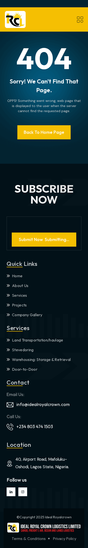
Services (19, 295)
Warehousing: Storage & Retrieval (41, 359)
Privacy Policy (64, 538)
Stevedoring (23, 349)
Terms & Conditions (29, 538)
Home (17, 275)
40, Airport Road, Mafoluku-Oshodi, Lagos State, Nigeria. (42, 463)
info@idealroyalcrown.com (43, 404)
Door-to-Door (24, 369)
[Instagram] (22, 491)
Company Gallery (27, 314)
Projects (19, 305)
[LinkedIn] (11, 491)
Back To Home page (44, 132)
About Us (20, 285)
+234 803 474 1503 (34, 426)
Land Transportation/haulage (37, 340)
